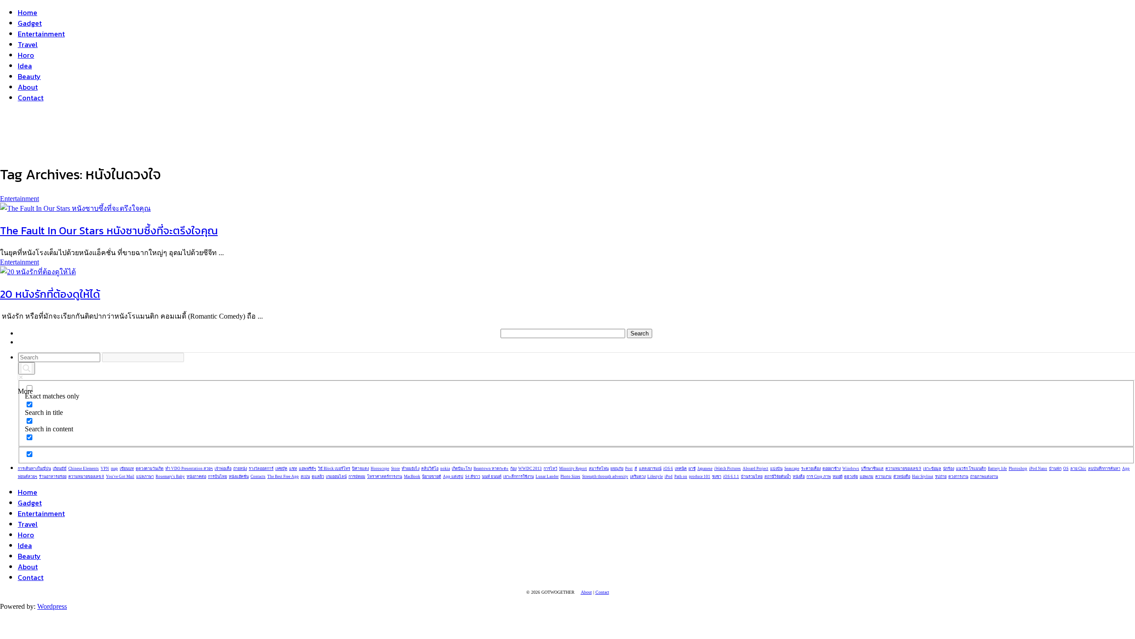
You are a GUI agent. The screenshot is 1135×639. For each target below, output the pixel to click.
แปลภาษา (145, 476)
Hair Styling (922, 476)
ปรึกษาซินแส (872, 468)
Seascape (791, 468)
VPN (105, 468)
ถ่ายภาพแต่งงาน (984, 476)
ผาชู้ (692, 468)
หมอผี (837, 476)
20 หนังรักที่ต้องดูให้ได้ (50, 294)
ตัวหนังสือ (901, 476)
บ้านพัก (1055, 468)
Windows (850, 468)
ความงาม (883, 476)
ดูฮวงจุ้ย (851, 476)
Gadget (30, 23)
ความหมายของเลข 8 (86, 476)
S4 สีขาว (472, 476)
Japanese (704, 468)
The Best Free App (283, 476)
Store (395, 468)
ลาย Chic (1078, 468)
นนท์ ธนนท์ (491, 476)
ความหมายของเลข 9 (903, 468)
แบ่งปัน (776, 468)
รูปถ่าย (941, 476)
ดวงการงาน (958, 476)
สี (635, 468)
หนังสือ (799, 476)
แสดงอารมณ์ (650, 468)
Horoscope (380, 468)
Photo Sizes (570, 476)
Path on (680, 476)
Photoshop (1018, 468)
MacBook (412, 476)
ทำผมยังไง (410, 468)
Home (27, 12)
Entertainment (41, 33)
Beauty (29, 76)
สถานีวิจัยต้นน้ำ (777, 476)
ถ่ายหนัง (240, 468)
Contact (30, 97)
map (114, 468)
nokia (445, 468)
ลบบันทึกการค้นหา (1104, 468)
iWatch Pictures (727, 468)
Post (629, 468)
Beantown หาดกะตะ (491, 468)
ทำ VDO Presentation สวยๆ (189, 468)
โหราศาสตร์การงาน (384, 476)
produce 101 (699, 476)
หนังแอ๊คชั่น (239, 476)
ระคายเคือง (811, 468)
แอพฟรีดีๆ (307, 468)
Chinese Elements (83, 468)
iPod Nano (1038, 468)
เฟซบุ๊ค (281, 468)
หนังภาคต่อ (196, 476)
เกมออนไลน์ (336, 476)
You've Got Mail (120, 476)
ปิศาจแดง (360, 468)
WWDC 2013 (530, 468)
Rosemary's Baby (170, 476)
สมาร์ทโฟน (599, 468)
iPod (669, 476)
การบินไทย (217, 476)
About (28, 87)
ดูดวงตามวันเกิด (150, 468)
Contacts (258, 476)
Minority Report (573, 468)
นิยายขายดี (431, 476)
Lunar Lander (547, 476)
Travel (28, 44)
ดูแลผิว (318, 476)
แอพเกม (866, 476)
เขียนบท (127, 468)
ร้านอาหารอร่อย (53, 476)
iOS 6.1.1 (731, 476)
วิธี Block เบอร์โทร (334, 468)
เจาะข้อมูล (932, 468)
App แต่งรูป (453, 476)
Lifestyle (655, 476)
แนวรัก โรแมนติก (971, 468)
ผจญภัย (617, 468)
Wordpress (52, 606)
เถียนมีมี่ (60, 468)
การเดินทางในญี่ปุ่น (34, 468)
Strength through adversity (605, 476)
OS (1065, 468)
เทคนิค (681, 468)
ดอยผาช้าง (831, 468)
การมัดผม (356, 476)
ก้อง (513, 468)
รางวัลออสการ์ (261, 468)
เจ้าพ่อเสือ (223, 468)
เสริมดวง (638, 476)
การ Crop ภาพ (818, 476)
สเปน (305, 476)
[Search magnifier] (26, 368)
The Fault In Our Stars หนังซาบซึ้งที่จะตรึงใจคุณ (109, 230)
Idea (25, 65)
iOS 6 (668, 468)
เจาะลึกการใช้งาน (518, 476)
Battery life (997, 468)
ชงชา (716, 476)
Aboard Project (755, 468)
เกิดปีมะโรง (462, 468)
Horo (26, 55)
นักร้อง (948, 468)
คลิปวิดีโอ (429, 468)
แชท (293, 468)
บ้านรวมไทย (752, 476)
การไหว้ (550, 468)
